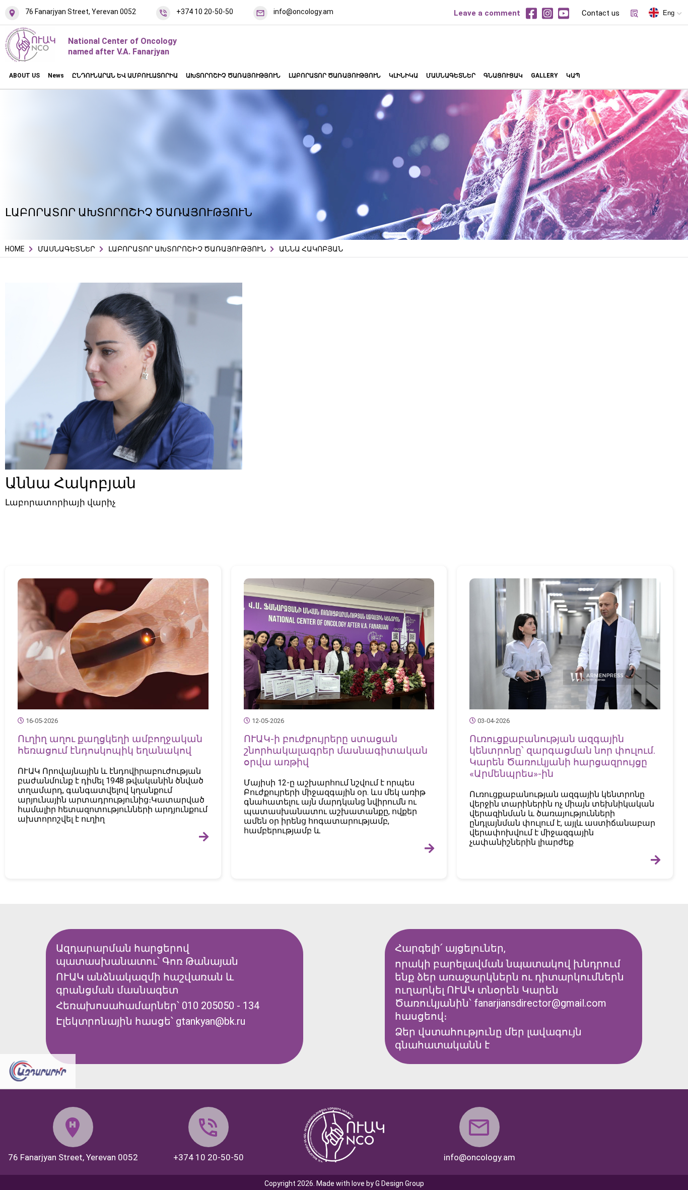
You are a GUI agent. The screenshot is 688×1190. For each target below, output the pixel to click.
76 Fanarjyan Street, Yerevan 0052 (80, 12)
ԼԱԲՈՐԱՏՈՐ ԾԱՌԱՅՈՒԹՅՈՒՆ (335, 75)
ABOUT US (24, 75)
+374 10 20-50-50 (204, 12)
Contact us (601, 13)
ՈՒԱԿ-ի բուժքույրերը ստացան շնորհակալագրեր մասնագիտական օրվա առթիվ (336, 750)
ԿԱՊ (573, 75)
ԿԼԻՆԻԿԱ (403, 75)
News (56, 75)
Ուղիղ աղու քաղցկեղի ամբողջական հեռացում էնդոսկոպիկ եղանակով (110, 744)
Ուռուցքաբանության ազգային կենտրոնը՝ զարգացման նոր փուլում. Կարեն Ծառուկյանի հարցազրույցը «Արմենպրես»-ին (562, 756)
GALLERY (544, 75)
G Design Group (399, 1183)
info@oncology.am (303, 12)
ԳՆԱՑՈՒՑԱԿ (503, 75)
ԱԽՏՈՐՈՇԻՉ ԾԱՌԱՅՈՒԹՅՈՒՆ (233, 75)
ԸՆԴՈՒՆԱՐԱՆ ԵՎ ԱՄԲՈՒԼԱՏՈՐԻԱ (125, 75)
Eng (668, 13)
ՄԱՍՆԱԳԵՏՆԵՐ (450, 75)
